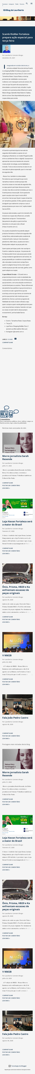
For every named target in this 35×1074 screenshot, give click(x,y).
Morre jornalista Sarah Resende (15, 457)
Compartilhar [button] (7, 342)
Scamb (10, 339)
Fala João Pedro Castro (15, 717)
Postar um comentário (11, 485)
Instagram (11, 4)
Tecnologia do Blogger (19, 1066)
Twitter (17, 4)
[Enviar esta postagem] (15, 339)
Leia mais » (6, 488)
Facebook (5, 4)
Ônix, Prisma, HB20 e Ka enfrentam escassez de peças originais (16, 590)
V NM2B (7, 655)
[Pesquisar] (27, 3)
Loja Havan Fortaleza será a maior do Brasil (17, 523)
